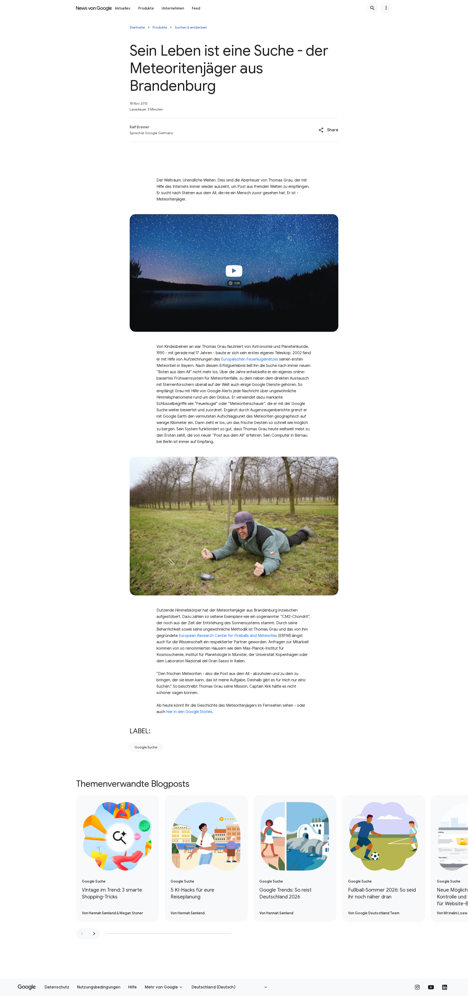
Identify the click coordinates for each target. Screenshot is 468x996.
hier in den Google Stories (189, 711)
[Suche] (372, 8)
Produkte (146, 8)
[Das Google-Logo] (27, 987)
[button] (328, 130)
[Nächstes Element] (94, 933)
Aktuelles (122, 8)
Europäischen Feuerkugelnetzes (249, 359)
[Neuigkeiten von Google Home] (94, 8)
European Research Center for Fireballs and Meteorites (228, 635)
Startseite (137, 27)
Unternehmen (173, 8)
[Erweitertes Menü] (386, 8)
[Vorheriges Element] (82, 933)
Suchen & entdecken (191, 27)
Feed (196, 8)
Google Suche (146, 747)
